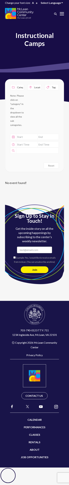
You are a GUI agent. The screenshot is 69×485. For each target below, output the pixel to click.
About (35, 449)
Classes (34, 434)
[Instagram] (56, 406)
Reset (51, 165)
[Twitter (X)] (25, 406)
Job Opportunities (34, 457)
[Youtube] (41, 406)
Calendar (34, 419)
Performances (34, 427)
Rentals (34, 442)
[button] (55, 13)
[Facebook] (12, 406)
